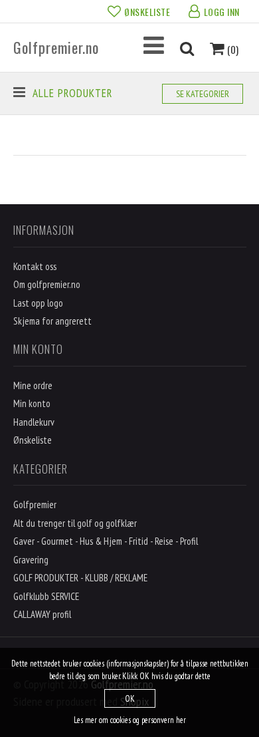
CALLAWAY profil (42, 614)
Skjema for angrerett (52, 321)
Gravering (30, 559)
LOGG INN (222, 12)
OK (130, 698)
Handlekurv (33, 422)
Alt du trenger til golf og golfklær (75, 523)
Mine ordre (32, 385)
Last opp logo (38, 303)
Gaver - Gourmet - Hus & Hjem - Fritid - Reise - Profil (105, 541)
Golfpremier (34, 504)
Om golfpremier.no (46, 284)
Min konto (31, 403)
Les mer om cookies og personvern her (130, 720)
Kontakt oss (34, 266)
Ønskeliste (32, 440)
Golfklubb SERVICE (46, 596)
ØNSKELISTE (147, 12)
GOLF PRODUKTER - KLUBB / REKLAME (80, 577)
